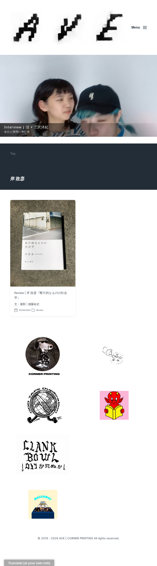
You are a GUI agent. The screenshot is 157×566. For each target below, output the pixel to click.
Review (39, 310)
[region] (78, 96)
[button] (78, 96)
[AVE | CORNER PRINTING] (68, 27)
